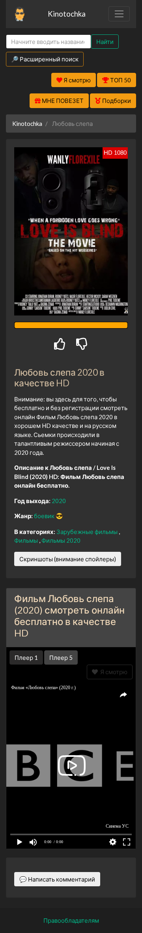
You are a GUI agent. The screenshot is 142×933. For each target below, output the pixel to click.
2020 (59, 500)
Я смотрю (112, 671)
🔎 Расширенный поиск (44, 59)
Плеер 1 (26, 657)
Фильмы (26, 540)
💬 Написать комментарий (57, 879)
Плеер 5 (61, 657)
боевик (45, 515)
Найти (105, 41)
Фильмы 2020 (60, 540)
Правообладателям (71, 920)
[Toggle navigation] (119, 13)
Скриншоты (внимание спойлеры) (67, 558)
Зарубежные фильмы (87, 531)
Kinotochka (67, 13)
